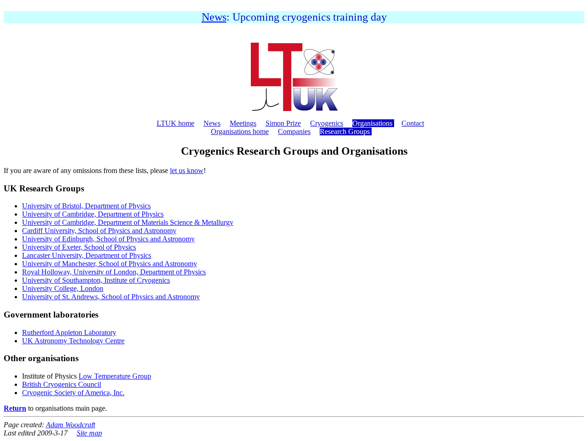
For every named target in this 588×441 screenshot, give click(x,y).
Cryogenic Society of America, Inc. (73, 392)
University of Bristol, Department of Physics (86, 206)
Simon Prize (283, 123)
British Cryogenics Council (61, 384)
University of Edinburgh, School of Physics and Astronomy (108, 239)
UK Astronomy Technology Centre (73, 341)
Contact (412, 123)
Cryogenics (326, 123)
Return (15, 408)
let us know (187, 170)
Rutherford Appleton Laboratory (69, 332)
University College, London (62, 288)
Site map (89, 433)
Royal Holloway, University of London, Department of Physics (114, 272)
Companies (294, 131)
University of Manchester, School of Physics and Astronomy (109, 264)
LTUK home (175, 123)
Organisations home (240, 131)
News (214, 17)
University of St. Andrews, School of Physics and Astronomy (111, 297)
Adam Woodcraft (70, 425)
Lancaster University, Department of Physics (86, 255)
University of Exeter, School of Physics (79, 247)
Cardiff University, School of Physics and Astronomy (99, 230)
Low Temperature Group (115, 376)
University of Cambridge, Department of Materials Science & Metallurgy (127, 222)
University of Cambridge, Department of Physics (93, 214)
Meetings (243, 123)
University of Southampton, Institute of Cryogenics (96, 280)
